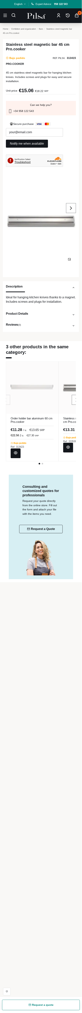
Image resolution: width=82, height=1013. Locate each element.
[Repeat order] (67, 15)
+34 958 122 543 (23, 110)
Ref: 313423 (17, 446)
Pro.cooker (15, 63)
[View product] (16, 453)
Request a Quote (43, 529)
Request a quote (42, 1004)
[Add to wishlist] (7, 991)
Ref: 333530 (69, 441)
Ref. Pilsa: (59, 58)
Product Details (17, 313)
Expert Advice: (52, 4)
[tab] (41, 288)
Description (14, 286)
